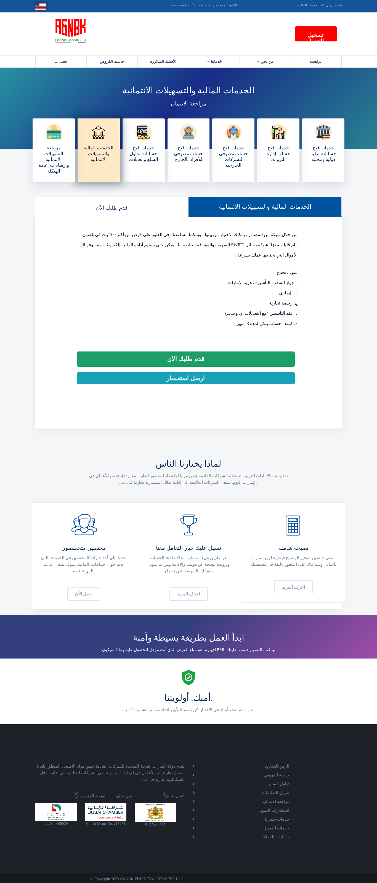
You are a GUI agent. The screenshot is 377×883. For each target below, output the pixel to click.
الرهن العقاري (277, 766)
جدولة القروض (276, 775)
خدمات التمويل (276, 828)
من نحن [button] (267, 61)
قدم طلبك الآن (112, 208)
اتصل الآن (83, 593)
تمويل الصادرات (275, 793)
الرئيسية (316, 61)
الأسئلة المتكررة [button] (163, 61)
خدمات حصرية (276, 819)
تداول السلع (279, 784)
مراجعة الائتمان (276, 801)
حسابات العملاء (276, 837)
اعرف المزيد (188, 593)
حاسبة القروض (112, 61)
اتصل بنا (60, 61)
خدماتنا (216, 61)
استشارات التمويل (273, 810)
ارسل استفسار (186, 378)
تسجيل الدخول (315, 36)
